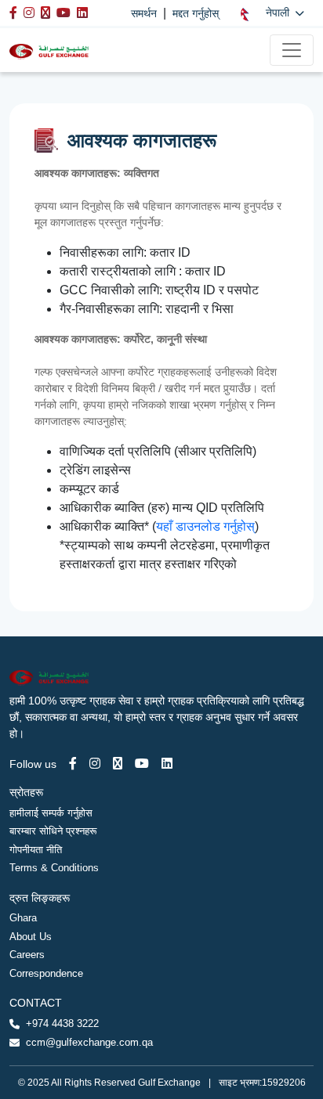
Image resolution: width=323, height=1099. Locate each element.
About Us (30, 936)
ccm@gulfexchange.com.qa (89, 1042)
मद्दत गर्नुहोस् (195, 13)
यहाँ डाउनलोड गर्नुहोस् (205, 526)
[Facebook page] (73, 763)
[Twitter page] (117, 763)
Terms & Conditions (54, 868)
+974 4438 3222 (62, 1023)
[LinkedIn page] (167, 763)
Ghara (23, 918)
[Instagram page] (94, 763)
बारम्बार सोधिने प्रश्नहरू (52, 831)
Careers (27, 954)
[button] (272, 13)
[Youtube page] (142, 763)
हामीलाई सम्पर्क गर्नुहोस (51, 813)
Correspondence (46, 973)
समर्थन (144, 13)
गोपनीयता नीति (35, 850)
